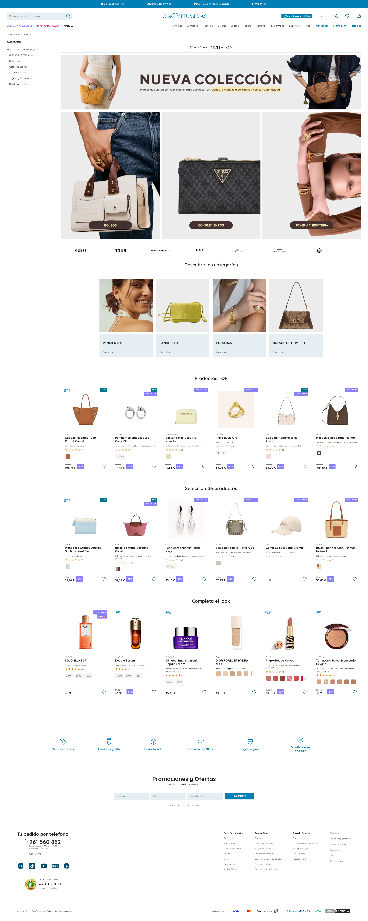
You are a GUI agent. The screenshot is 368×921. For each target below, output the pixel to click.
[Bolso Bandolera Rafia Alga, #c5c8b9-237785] (218, 563)
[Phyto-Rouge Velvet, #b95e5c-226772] (275, 678)
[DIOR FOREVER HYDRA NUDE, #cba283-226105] (232, 673)
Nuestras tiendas (231, 843)
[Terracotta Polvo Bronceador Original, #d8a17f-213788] (319, 681)
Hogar (307, 25)
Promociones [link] (340, 25)
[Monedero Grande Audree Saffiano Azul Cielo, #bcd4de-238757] (68, 566)
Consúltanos (36, 853)
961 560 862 (45, 841)
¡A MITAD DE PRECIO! (48, 25)
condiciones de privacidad (191, 805)
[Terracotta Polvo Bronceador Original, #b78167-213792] (346, 681)
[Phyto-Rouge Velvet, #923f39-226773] (282, 678)
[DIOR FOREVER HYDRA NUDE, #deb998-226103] (218, 673)
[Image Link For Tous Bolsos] (121, 252)
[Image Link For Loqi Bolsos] (200, 252)
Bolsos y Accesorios (20, 25)
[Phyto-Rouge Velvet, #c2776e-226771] (268, 678)
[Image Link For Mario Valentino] (160, 252)
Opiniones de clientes (265, 843)
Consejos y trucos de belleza (268, 859)
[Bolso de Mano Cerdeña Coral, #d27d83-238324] (118, 569)
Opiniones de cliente (49, 887)
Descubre (108, 352)
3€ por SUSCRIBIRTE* (112, 3)
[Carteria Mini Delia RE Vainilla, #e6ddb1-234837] (168, 456)
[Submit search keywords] (68, 16)
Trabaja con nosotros (233, 848)
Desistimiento (336, 861)
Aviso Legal (335, 833)
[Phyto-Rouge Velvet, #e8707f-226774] (289, 678)
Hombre (260, 25)
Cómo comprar (300, 838)
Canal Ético (335, 850)
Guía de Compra (301, 833)
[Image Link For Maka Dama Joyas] (280, 252)
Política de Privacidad (339, 844)
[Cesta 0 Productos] (358, 16)
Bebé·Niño (294, 25)
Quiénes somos (231, 838)
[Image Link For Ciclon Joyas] (240, 252)
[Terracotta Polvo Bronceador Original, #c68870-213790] (332, 681)
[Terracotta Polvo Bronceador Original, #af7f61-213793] (353, 681)
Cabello (235, 25)
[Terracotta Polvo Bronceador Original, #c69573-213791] (339, 681)
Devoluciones (299, 853)
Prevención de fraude (264, 853)
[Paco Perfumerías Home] (185, 16)
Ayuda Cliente (262, 833)
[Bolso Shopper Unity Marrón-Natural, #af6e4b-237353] (319, 566)
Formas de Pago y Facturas (305, 843)
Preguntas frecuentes (265, 848)
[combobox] (39, 16)
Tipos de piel (229, 864)
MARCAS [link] (68, 25)
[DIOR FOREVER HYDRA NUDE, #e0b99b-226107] (246, 673)
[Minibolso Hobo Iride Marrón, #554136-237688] (319, 453)
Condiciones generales (340, 838)
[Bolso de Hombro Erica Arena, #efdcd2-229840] (268, 456)
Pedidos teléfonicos (301, 859)
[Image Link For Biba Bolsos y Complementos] (319, 252)
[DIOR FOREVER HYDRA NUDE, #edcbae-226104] (225, 673)
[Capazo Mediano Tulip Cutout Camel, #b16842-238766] (68, 456)
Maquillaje (208, 25)
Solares (222, 25)
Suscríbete (240, 796)
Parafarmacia (277, 25)
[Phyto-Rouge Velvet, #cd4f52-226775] (296, 678)
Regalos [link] (356, 25)
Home (9, 34)
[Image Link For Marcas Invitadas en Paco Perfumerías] (211, 82)
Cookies (333, 855)
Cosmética (192, 25)
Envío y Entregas (300, 848)
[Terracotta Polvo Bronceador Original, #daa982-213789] (326, 681)
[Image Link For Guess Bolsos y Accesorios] (81, 252)
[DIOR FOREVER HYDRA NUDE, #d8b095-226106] (239, 673)
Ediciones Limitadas (264, 864)
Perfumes (177, 25)
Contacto (259, 838)
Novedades (322, 25)
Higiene (247, 25)
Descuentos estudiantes (266, 869)
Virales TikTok (230, 869)
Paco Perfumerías (233, 833)
